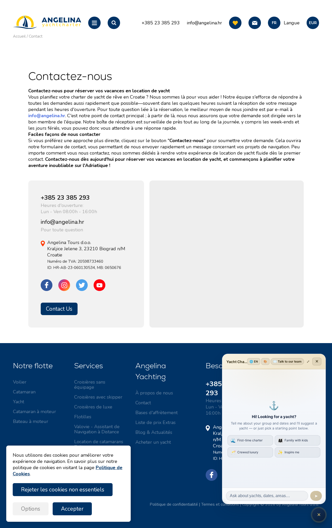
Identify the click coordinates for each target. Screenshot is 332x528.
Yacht (18, 401)
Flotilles (82, 416)
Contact (36, 36)
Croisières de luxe (93, 406)
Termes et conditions (220, 504)
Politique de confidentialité (174, 504)
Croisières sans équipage (89, 384)
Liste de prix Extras (155, 422)
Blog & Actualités (153, 432)
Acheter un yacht (153, 442)
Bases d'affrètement (156, 412)
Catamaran (24, 391)
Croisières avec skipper (98, 397)
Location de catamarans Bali (98, 444)
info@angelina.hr (204, 23)
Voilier (19, 382)
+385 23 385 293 (65, 197)
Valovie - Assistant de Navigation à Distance (97, 429)
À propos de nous (154, 392)
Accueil (19, 36)
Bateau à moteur (30, 421)
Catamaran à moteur (34, 411)
